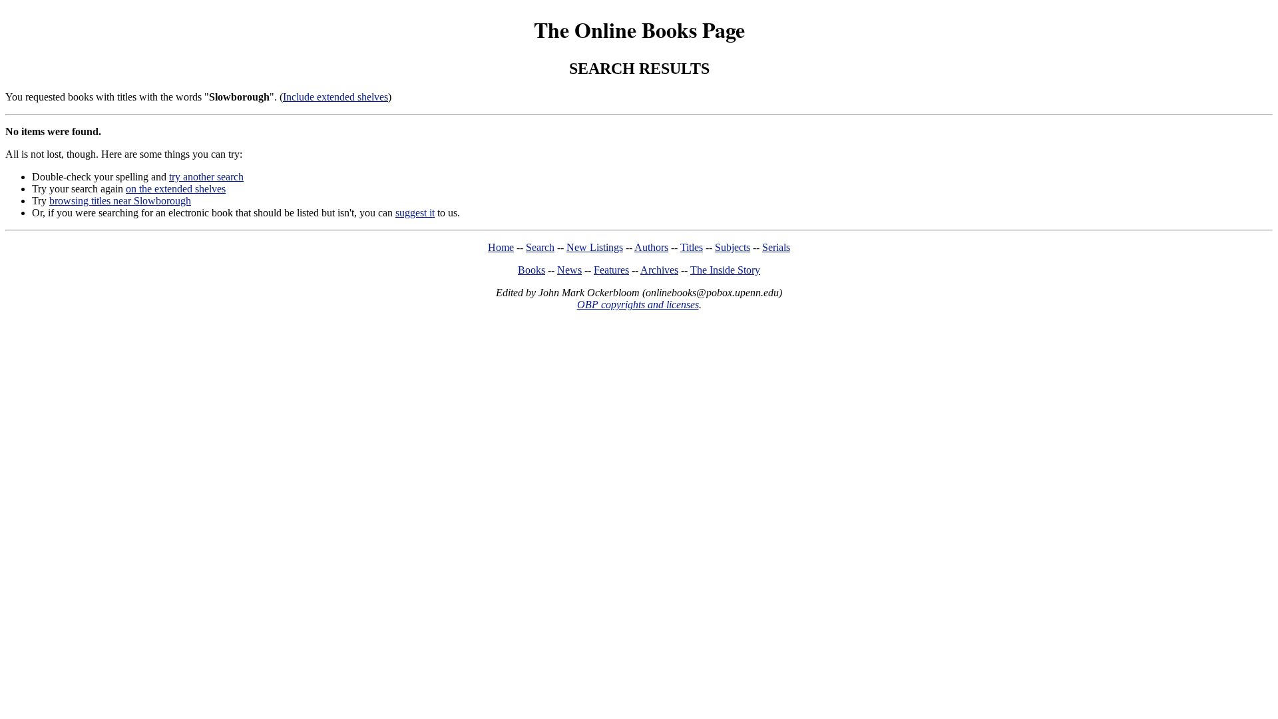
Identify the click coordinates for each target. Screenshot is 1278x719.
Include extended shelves (335, 97)
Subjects (732, 247)
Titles (691, 247)
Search (540, 247)
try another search (206, 176)
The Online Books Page (639, 29)
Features (611, 270)
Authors (651, 247)
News (569, 270)
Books (531, 270)
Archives (659, 270)
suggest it (415, 212)
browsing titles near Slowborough (120, 200)
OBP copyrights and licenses (638, 304)
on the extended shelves (176, 188)
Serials (776, 247)
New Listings (594, 247)
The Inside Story (725, 270)
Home (501, 247)
